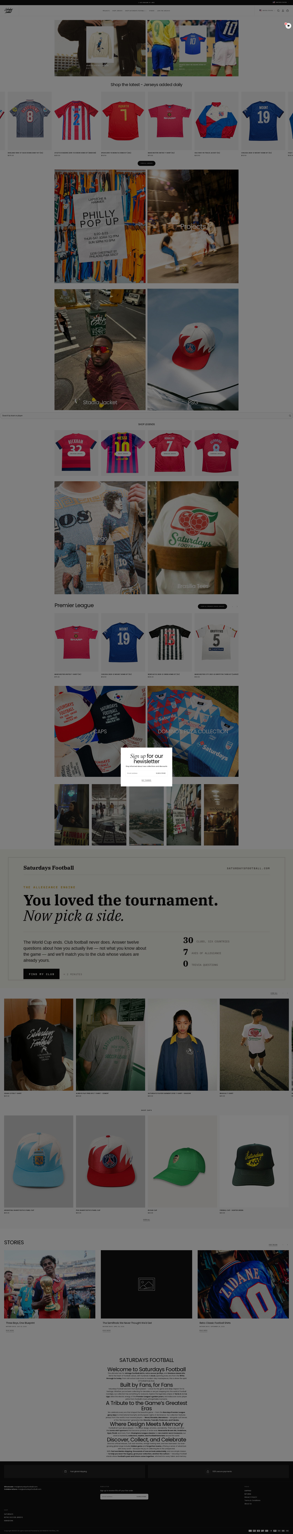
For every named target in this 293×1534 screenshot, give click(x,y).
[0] (288, 26)
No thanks (146, 780)
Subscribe (161, 773)
